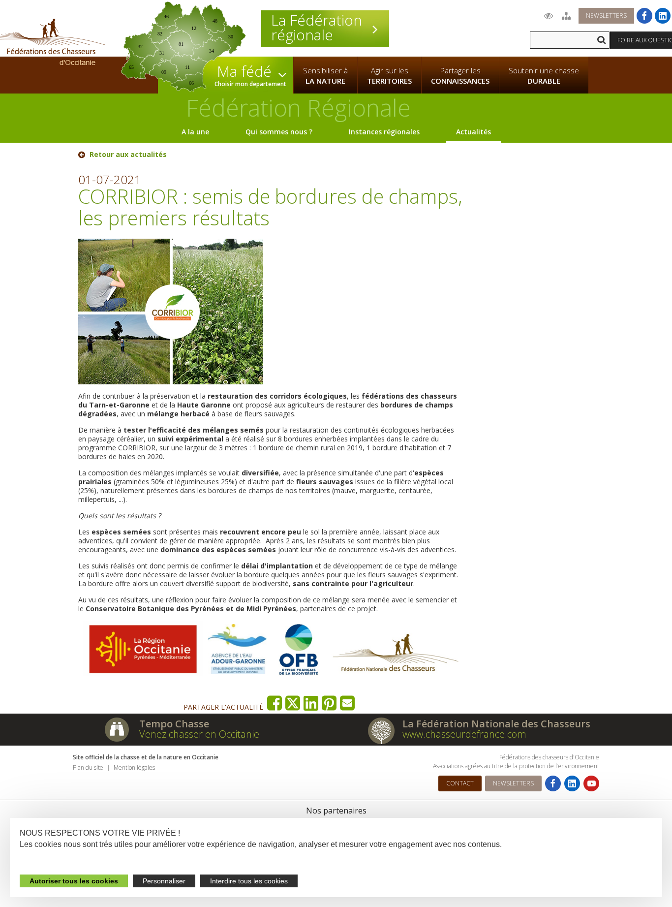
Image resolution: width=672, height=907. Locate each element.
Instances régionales (384, 131)
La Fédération (316, 27)
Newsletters (606, 15)
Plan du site (88, 767)
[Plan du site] (566, 16)
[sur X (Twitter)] (293, 703)
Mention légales (134, 767)
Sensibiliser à (325, 75)
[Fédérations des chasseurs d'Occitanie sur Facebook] (644, 16)
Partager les (460, 75)
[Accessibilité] (548, 16)
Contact (460, 783)
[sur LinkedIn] (311, 703)
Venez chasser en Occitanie (199, 734)
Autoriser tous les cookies (74, 881)
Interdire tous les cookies (249, 881)
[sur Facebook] (274, 703)
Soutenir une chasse (544, 75)
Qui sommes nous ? (278, 131)
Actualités (473, 131)
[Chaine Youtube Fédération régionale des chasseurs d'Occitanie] (591, 783)
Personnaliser (164, 881)
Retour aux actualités (128, 154)
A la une (195, 131)
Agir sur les (389, 75)
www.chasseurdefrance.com (464, 734)
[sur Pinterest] (329, 703)
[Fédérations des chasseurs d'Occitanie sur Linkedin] (663, 16)
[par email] (347, 703)
